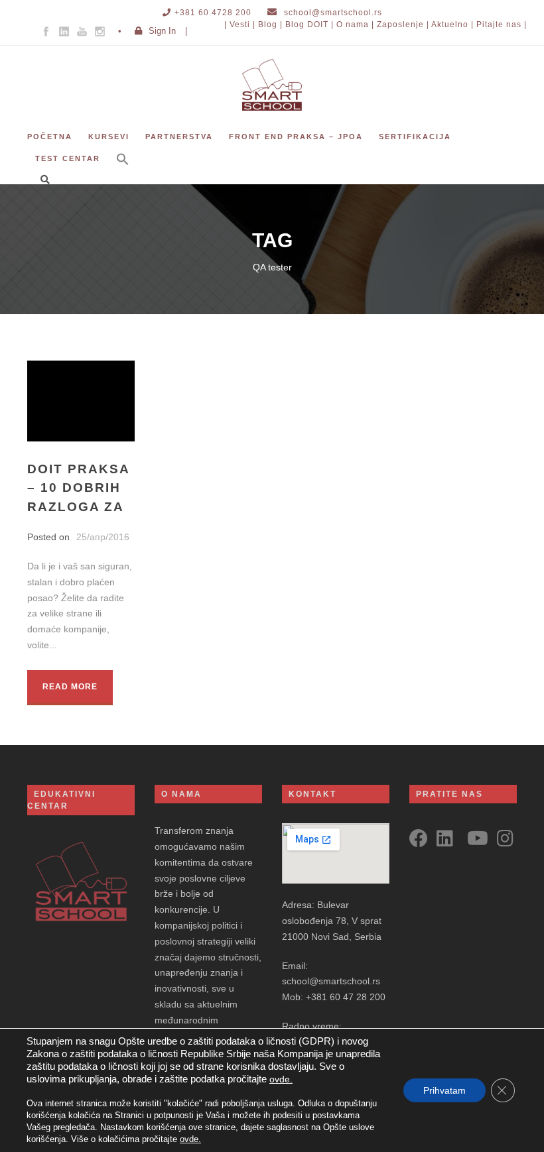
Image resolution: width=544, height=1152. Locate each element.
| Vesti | (239, 24)
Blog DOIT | (309, 24)
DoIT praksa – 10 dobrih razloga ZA (78, 488)
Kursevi (108, 137)
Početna (49, 137)
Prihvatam (444, 1090)
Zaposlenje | (403, 24)
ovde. (281, 1079)
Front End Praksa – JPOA (296, 137)
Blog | (270, 24)
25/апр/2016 (102, 537)
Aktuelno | (452, 24)
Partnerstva (179, 137)
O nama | (355, 24)
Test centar (67, 158)
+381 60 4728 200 (212, 12)
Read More (70, 686)
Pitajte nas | (501, 24)
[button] (122, 168)
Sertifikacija (415, 137)
